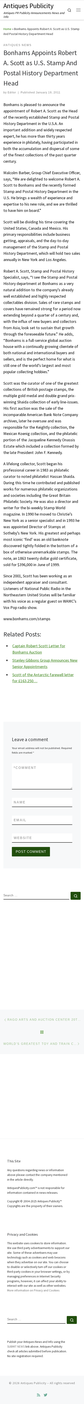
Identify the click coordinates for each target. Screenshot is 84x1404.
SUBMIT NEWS (16, 1346)
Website (23, 838)
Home (7, 29)
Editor (12, 92)
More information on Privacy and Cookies (33, 1290)
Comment (25, 768)
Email (20, 820)
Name (20, 802)
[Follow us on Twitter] (45, 1395)
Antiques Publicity (33, 1383)
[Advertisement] (42, 951)
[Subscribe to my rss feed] (38, 1395)
